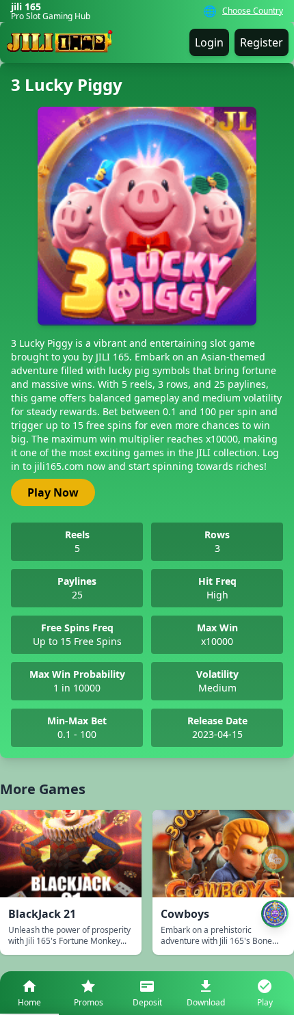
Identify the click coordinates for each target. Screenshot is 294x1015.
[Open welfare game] (275, 913)
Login (209, 42)
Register (261, 42)
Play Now (53, 492)
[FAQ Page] (275, 859)
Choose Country (252, 10)
